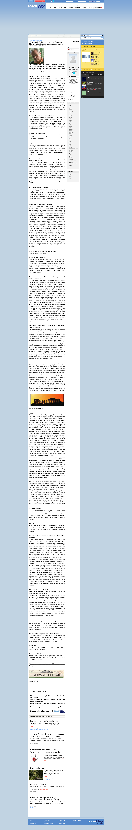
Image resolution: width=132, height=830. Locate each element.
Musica (66, 5)
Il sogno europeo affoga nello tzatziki (45, 721)
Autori (67, 36)
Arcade (84, 74)
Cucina (60, 7)
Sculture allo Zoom (38, 768)
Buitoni (70, 156)
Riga (69, 153)
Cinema (61, 5)
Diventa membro (96, 69)
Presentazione (47, 820)
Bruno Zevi (71, 162)
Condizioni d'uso (47, 821)
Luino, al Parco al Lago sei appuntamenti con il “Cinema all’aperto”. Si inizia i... (47, 735)
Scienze (71, 7)
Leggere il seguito (45, 741)
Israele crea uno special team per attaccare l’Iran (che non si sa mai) (44, 798)
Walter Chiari (71, 132)
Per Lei (49, 7)
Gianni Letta (71, 150)
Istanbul (70, 117)
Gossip (100, 5)
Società (70, 178)
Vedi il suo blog (73, 71)
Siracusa (70, 135)
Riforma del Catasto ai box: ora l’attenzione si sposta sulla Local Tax (45, 750)
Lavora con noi (33, 823)
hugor (95, 63)
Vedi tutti (71, 99)
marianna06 (96, 56)
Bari (69, 138)
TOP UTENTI (94, 49)
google (70, 114)
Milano (70, 144)
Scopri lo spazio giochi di (89, 97)
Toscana (70, 126)
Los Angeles (71, 111)
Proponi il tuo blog (88, 43)
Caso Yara (70, 129)
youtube (70, 165)
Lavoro (90, 7)
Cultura (55, 5)
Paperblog (36, 6)
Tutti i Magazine (97, 7)
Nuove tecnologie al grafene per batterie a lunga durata (47, 707)
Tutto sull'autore (86, 69)
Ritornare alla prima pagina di (41, 711)
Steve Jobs (71, 159)
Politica (70, 174)
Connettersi (92, 1)
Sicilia (70, 105)
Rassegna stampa (62, 820)
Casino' (92, 74)
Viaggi (76, 5)
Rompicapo (100, 74)
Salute (65, 7)
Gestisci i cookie (62, 823)
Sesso (55, 7)
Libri (72, 5)
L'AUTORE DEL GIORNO (85, 50)
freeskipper (96, 59)
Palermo (70, 120)
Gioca (95, 84)
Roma (70, 123)
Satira (70, 176)
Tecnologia (82, 5)
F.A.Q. (60, 821)
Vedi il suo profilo (73, 69)
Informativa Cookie (38, 784)
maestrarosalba (97, 52)
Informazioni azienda (48, 823)
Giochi (60, 36)
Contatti (31, 821)
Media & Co (77, 7)
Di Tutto (70, 108)
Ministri (70, 147)
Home (31, 1)
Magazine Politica (35, 36)
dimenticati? (98, 1)
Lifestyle (84, 7)
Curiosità (94, 5)
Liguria (70, 141)
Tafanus (44, 45)
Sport (88, 5)
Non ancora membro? (88, 41)
